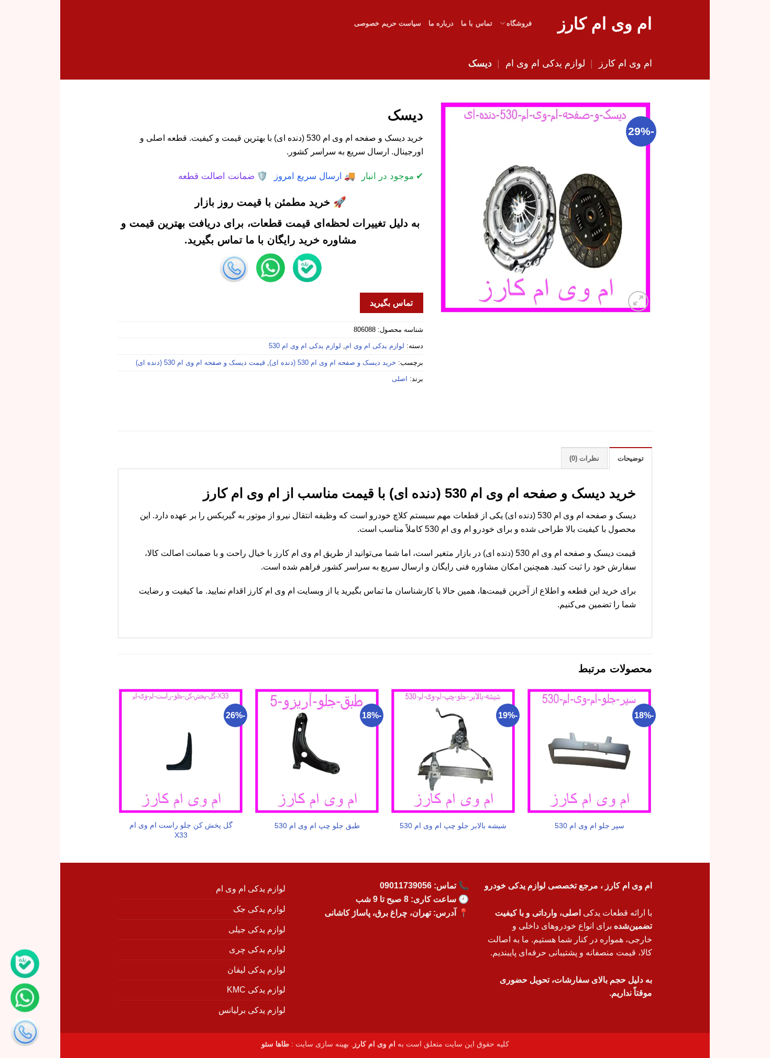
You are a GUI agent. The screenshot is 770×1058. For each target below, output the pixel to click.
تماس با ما (476, 23)
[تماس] (24, 1033)
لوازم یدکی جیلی (256, 929)
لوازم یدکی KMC (256, 989)
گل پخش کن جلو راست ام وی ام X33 (181, 830)
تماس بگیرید (391, 302)
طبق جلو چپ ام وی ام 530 (317, 825)
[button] (638, 301)
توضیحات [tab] (631, 458)
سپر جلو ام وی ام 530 (589, 825)
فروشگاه (519, 23)
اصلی (400, 379)
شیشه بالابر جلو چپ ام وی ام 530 (453, 825)
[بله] (24, 965)
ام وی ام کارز (605, 23)
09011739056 (406, 885)
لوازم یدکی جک (259, 909)
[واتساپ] (24, 999)
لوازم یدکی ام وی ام (545, 63)
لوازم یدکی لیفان (256, 969)
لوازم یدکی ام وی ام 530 (305, 346)
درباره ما (441, 23)
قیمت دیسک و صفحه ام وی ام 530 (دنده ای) (200, 362)
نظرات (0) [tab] (584, 458)
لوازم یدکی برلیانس (251, 1010)
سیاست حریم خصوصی (387, 23)
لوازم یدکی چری (257, 949)
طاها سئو (275, 1044)
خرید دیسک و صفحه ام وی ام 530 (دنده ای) (332, 362)
